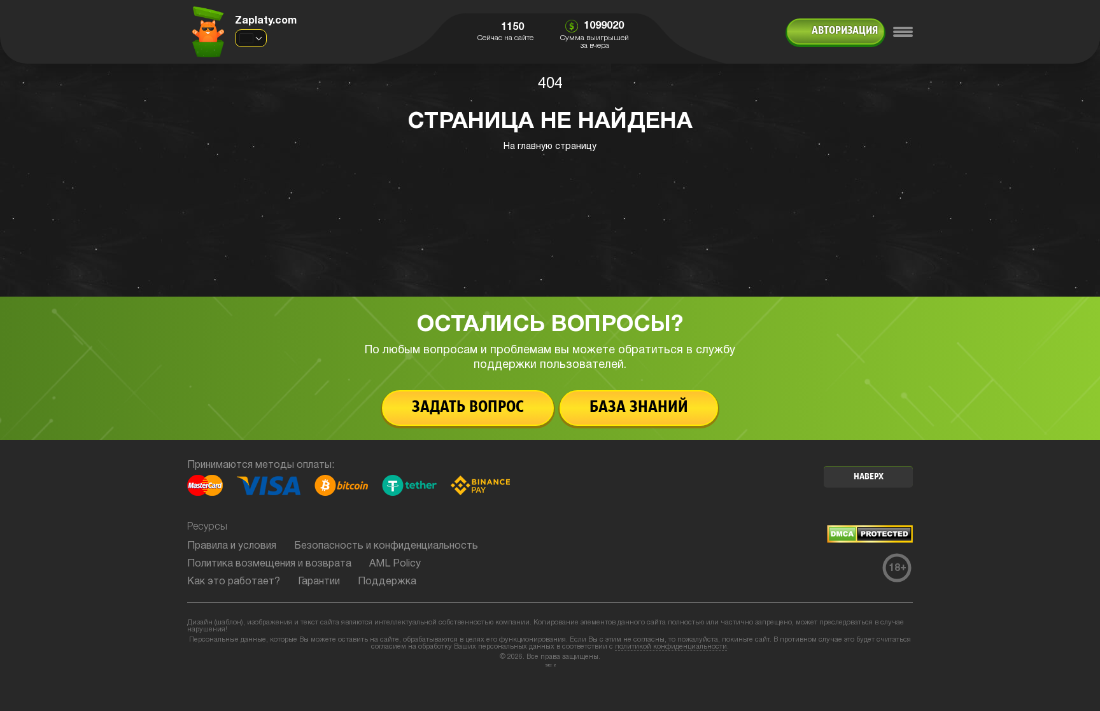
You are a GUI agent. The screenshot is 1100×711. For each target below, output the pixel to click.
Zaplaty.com (266, 21)
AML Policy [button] (395, 564)
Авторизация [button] (845, 31)
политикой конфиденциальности (671, 647)
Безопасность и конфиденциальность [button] (386, 546)
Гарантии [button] (319, 581)
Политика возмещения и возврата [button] (269, 564)
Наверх (869, 477)
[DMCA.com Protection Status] (870, 540)
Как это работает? (233, 581)
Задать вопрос (468, 407)
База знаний (638, 407)
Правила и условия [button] (231, 546)
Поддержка (387, 581)
